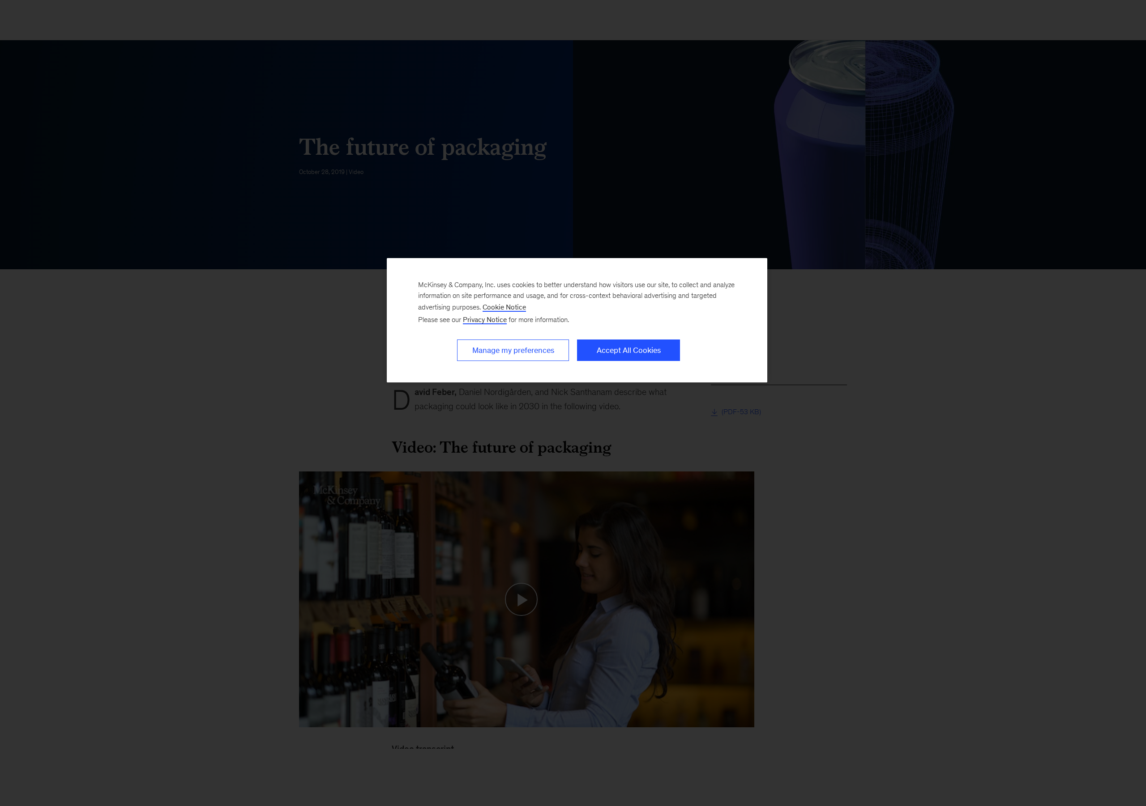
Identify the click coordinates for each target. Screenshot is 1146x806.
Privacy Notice (485, 319)
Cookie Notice (504, 307)
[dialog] (577, 320)
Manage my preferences (513, 350)
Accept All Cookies (629, 350)
